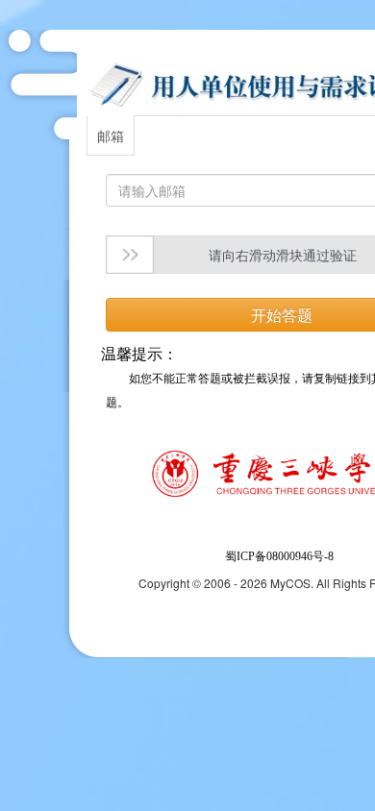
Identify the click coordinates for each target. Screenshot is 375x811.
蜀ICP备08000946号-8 (279, 556)
